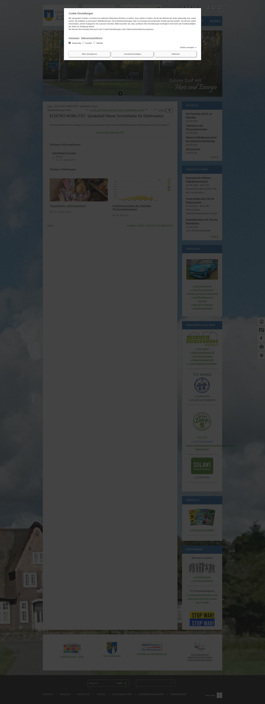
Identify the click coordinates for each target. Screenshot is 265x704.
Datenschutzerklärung (91, 38)
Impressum (74, 38)
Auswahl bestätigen (132, 54)
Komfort (88, 43)
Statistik (99, 43)
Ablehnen (175, 54)
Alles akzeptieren (89, 54)
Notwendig (76, 43)
